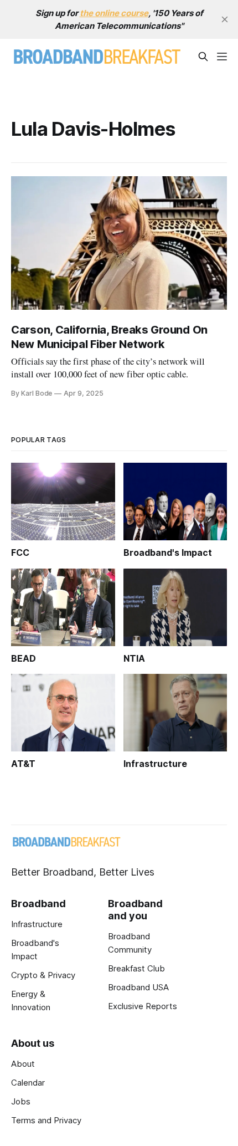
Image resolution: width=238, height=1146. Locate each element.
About (23, 1063)
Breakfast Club (136, 968)
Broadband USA (138, 987)
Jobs (20, 1101)
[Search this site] (203, 56)
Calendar (28, 1082)
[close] (225, 19)
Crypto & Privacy (43, 975)
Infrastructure (37, 924)
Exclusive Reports (142, 1006)
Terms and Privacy (46, 1120)
